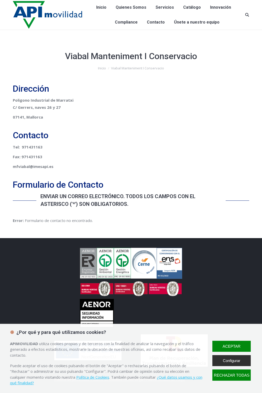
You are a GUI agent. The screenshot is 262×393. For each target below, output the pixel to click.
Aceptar (232, 346)
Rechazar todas (231, 375)
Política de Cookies (92, 377)
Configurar (231, 360)
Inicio (102, 68)
